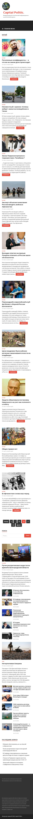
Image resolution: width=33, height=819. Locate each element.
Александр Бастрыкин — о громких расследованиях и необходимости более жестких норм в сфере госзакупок (21, 727)
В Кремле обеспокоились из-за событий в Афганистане (21, 591)
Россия (4, 563)
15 (19, 521)
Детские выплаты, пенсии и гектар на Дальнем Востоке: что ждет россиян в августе (22, 687)
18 (13, 525)
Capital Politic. (13, 12)
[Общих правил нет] (16, 437)
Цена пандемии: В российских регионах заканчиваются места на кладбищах (16, 353)
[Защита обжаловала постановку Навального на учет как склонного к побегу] (16, 388)
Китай (3, 104)
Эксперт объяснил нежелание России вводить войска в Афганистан (14, 204)
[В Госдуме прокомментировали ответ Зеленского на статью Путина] (7, 628)
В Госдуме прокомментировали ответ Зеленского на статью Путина (22, 625)
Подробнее (14, 79)
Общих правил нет (9, 449)
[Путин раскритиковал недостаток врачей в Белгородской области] (16, 562)
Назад (6, 521)
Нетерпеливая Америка (12, 663)
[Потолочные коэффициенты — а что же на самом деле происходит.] (16, 48)
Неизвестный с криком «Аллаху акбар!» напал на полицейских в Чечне (15, 109)
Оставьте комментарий (7, 64)
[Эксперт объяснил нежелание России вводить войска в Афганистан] (16, 190)
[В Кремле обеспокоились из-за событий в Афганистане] (7, 596)
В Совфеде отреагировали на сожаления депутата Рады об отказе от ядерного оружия (22, 601)
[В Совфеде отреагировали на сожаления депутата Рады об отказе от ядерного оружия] (7, 605)
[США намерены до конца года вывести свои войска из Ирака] (7, 709)
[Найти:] (16, 535)
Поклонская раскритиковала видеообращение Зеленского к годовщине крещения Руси (21, 613)
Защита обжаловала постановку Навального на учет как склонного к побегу (16, 402)
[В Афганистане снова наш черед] (16, 481)
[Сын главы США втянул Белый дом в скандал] (7, 701)
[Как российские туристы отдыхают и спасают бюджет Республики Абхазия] (7, 719)
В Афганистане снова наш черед (15, 494)
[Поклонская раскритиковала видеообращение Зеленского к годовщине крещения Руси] (7, 615)
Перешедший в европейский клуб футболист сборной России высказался (16, 304)
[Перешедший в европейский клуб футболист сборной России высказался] (16, 290)
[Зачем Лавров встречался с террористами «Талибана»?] (16, 143)
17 (28, 521)
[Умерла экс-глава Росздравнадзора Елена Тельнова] (7, 639)
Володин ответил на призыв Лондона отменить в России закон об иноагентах (16, 255)
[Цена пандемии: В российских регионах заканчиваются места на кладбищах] (16, 339)
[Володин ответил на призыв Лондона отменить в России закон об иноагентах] (16, 241)
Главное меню (9, 28)
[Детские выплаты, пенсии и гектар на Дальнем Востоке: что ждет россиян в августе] (7, 691)
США (3, 661)
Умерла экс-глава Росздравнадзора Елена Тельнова (21, 634)
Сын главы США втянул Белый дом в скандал (21, 696)
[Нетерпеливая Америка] (16, 660)
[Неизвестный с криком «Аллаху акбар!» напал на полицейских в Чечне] (16, 95)
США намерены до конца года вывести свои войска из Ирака (21, 705)
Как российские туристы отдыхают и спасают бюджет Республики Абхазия (21, 715)
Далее (19, 525)
